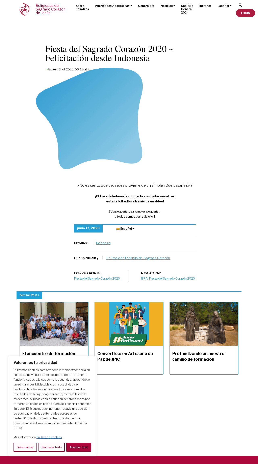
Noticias (167, 5)
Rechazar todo (52, 447)
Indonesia (103, 243)
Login (245, 13)
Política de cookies (49, 437)
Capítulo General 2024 (187, 9)
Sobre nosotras (82, 7)
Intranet (205, 5)
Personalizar (25, 447)
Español (223, 5)
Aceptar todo (79, 447)
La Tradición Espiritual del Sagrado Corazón (138, 258)
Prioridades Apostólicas (112, 5)
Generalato (146, 5)
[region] (52, 406)
